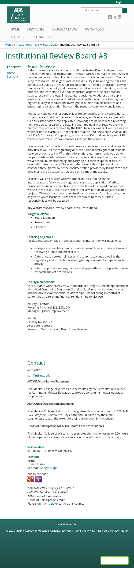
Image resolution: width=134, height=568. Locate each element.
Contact (36, 362)
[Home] (18, 14)
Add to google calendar (31, 479)
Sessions (12, 76)
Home (15, 29)
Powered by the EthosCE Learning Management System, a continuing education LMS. (114, 560)
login (40, 503)
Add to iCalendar (46, 479)
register (53, 503)
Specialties (35, 29)
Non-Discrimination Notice (113, 530)
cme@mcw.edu (67, 524)
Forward (124, 17)
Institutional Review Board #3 (79, 45)
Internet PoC (43, 37)
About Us (17, 37)
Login (119, 2)
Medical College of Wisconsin (32, 530)
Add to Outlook (55, 479)
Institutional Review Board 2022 (36, 45)
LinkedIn (119, 17)
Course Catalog (64, 29)
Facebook (110, 17)
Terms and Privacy (84, 530)
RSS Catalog (94, 29)
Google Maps (48, 468)
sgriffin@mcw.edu (38, 375)
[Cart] (126, 3)
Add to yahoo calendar (38, 479)
